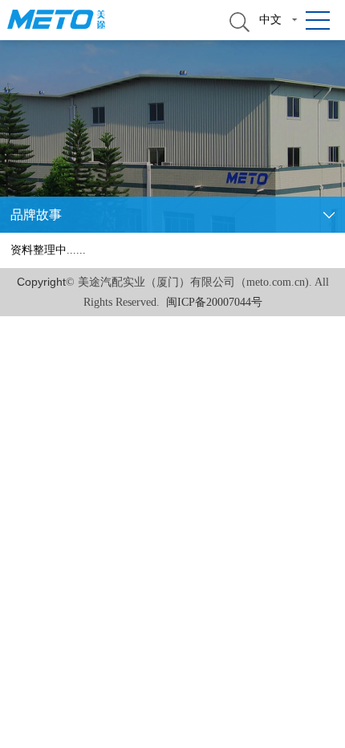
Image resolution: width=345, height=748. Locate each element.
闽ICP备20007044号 (214, 302)
